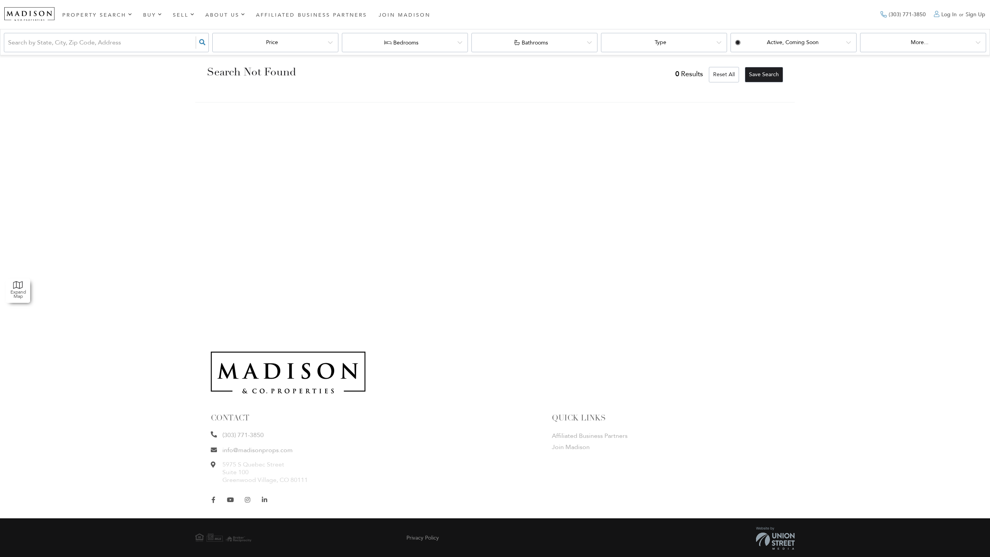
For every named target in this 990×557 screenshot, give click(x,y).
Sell (181, 15)
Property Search (94, 15)
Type (660, 42)
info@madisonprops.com (257, 450)
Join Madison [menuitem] (404, 15)
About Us (222, 15)
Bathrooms (535, 42)
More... (920, 42)
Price (272, 42)
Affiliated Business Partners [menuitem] (311, 15)
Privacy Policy (422, 538)
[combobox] (9, 42)
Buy (149, 15)
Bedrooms (405, 42)
